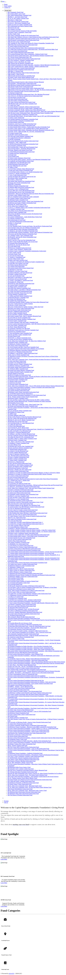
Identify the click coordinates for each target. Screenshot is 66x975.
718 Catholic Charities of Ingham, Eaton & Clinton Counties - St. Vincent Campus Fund (32, 531)
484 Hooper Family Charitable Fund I (18, 398)
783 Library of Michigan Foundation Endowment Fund (23, 610)
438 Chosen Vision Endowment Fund (18, 345)
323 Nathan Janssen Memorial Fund (17, 265)
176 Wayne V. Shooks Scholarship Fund (19, 173)
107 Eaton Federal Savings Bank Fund (18, 46)
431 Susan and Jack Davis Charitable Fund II (20, 339)
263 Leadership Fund (13, 238)
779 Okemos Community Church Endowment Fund (22, 604)
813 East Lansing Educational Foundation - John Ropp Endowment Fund (28, 660)
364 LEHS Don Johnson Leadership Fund (19, 288)
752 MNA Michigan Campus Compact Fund (20, 572)
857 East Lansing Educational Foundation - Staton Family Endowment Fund (28, 731)
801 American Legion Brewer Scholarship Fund (21, 637)
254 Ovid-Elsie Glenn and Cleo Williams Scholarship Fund (24, 227)
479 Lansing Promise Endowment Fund (18, 390)
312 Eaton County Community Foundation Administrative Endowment (27, 251)
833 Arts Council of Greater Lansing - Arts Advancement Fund (25, 691)
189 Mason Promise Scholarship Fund (18, 186)
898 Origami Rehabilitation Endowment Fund (20, 789)
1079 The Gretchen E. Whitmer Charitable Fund (21, 60)
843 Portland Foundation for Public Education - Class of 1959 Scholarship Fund (29, 711)
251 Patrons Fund (12, 224)
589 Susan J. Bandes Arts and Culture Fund (19, 469)
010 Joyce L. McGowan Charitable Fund (19, 23)
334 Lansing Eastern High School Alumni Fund (21, 268)
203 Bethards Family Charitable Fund (18, 200)
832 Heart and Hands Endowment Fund (18, 689)
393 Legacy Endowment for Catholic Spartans (20, 303)
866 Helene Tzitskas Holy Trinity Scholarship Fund (22, 744)
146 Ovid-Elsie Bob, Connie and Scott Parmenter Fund (23, 147)
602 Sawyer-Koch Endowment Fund (18, 477)
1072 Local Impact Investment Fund (17, 51)
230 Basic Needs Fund (14, 215)
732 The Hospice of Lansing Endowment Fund (20, 545)
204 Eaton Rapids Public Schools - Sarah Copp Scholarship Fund (25, 201)
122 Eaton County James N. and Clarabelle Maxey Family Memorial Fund (28, 128)
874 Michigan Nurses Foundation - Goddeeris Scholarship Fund (25, 753)
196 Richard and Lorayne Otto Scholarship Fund (21, 192)
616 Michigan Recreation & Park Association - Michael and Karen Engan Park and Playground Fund (35, 485)
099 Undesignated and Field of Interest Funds (20, 26)
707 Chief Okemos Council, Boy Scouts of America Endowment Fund (27, 516)
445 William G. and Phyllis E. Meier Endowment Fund (22, 353)
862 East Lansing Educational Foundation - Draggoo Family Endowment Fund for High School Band (35, 737)
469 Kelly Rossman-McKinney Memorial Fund (20, 378)
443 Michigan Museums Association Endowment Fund (22, 350)
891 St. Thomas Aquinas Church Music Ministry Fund (22, 778)
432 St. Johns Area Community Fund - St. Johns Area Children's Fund (27, 341)
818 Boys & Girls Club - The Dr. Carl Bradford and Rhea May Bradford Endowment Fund (32, 666)
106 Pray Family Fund (14, 34)
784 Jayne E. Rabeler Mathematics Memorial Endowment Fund (25, 612)
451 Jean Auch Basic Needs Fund (17, 361)
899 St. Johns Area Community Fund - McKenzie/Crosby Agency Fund (27, 790)
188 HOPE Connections (14, 184)
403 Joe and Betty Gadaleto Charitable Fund (20, 314)
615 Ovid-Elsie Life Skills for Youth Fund (19, 483)
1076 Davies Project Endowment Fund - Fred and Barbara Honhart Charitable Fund (30, 55)
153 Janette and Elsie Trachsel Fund (17, 153)
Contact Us (7, 7)
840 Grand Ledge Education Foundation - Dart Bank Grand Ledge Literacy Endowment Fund (33, 708)
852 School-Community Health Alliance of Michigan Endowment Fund (27, 725)
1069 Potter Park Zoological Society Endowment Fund (22, 44)
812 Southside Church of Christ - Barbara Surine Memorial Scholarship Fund (29, 658)
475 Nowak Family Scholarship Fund (18, 384)
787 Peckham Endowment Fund (16, 615)
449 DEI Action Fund (13, 358)
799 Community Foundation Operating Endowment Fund (23, 634)
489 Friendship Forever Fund (15, 403)
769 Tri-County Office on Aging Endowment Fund (21, 592)
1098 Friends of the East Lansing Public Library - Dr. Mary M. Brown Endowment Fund (32, 89)
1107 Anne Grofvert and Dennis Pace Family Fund (21, 102)
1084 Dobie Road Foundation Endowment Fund (21, 69)
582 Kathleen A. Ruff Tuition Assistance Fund (20, 465)
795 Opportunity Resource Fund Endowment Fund (21, 629)
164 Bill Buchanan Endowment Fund (18, 164)
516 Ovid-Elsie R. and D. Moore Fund (18, 427)
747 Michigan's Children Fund (16, 567)
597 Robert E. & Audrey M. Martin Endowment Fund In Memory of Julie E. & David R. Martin (34, 472)
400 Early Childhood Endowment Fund (18, 311)
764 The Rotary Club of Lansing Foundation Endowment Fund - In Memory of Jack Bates (32, 587)
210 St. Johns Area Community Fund (18, 206)
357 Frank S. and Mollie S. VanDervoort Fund (20, 280)
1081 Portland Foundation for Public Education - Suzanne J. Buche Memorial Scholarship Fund (34, 65)
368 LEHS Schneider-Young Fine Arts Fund (20, 293)
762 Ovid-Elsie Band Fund (15, 584)
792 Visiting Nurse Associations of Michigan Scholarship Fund (25, 624)
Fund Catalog (8, 6)
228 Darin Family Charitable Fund (17, 212)
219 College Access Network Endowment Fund (21, 210)
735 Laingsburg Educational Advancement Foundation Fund (24, 550)
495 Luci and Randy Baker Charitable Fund (19, 410)
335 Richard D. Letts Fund (15, 269)
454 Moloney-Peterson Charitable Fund (18, 365)
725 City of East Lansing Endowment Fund (19, 539)
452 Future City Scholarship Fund (17, 362)
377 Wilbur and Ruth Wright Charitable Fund (20, 296)
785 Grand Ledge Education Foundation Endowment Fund (24, 613)
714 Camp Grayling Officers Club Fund (18, 525)
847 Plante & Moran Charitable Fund (18, 717)
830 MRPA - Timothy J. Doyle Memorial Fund (20, 686)
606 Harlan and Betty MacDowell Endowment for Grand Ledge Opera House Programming (33, 479)
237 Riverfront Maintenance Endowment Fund (20, 221)
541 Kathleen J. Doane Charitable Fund (18, 443)
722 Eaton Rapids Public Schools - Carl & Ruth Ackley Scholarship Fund (28, 536)
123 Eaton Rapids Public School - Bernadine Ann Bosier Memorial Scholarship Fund (31, 130)
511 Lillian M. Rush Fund (15, 424)
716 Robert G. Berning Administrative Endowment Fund (23, 528)
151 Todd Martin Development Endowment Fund (21, 151)
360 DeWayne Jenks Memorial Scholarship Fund (21, 283)
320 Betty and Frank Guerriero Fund (18, 260)
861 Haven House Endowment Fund (18, 736)
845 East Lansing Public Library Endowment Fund (21, 714)
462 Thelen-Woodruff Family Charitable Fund (20, 372)
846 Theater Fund (12, 716)
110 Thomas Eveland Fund (15, 93)
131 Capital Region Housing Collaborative (19, 137)
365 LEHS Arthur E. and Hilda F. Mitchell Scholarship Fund (24, 289)
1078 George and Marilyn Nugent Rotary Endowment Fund (24, 58)
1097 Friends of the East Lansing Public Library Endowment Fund (26, 88)
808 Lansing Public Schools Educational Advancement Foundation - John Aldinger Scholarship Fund (35, 651)
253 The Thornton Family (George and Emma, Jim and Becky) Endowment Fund (30, 226)
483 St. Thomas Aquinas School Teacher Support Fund (23, 396)
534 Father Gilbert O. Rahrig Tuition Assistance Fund (22, 438)
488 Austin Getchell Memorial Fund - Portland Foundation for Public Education (29, 401)
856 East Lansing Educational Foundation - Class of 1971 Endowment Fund (28, 730)
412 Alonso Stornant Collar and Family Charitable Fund (23, 322)
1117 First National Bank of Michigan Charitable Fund (22, 114)
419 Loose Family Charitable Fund (17, 325)
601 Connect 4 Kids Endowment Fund (18, 475)
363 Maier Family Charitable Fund (17, 286)
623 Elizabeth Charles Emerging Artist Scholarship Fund (23, 494)
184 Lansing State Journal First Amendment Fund (21, 181)
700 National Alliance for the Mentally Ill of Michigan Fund (24, 505)
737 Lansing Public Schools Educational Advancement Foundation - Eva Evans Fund (31, 553)
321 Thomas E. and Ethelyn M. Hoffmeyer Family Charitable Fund (26, 262)
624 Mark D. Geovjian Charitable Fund (18, 496)
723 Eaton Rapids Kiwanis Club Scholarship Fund (21, 537)
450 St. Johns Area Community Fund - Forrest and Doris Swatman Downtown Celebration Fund (34, 359)
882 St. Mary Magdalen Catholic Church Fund (20, 762)
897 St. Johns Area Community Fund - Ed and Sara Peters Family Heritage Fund (29, 787)
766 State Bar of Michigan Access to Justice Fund (21, 589)
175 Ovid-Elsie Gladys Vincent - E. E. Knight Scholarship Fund (25, 172)
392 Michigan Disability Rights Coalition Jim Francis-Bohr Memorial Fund (28, 302)
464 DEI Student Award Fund (16, 373)
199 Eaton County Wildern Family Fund (18, 195)
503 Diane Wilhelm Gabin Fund (16, 415)
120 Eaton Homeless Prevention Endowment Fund (21, 125)
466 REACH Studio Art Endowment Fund (19, 375)
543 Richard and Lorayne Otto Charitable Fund (20, 446)
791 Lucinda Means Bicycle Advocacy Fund (20, 623)
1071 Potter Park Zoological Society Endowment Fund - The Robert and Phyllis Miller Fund (33, 49)
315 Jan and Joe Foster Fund (15, 255)
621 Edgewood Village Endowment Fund (19, 493)
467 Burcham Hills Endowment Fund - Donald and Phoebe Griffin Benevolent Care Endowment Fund (36, 376)
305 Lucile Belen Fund (14, 246)
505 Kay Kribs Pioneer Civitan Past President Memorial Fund (24, 417)
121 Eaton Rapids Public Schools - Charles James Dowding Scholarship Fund (29, 127)
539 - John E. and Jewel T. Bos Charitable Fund (21, 441)
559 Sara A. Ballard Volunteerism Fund (18, 457)
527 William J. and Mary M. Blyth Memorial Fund (21, 434)
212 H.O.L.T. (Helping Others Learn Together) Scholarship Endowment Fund (29, 207)
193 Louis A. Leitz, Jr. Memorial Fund (18, 189)
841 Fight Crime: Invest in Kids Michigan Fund (20, 710)
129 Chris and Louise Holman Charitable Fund (20, 136)
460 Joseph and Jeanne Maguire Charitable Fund (21, 370)
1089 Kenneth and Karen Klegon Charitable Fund (21, 75)
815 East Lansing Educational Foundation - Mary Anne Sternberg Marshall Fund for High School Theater (36, 662)
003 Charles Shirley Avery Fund (16, 13)
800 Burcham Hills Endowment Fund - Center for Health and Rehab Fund (28, 635)
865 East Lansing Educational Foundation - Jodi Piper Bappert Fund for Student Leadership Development (36, 742)
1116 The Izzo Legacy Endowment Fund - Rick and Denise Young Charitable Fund (30, 113)
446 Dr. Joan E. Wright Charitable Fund (18, 355)
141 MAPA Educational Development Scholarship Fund (23, 144)
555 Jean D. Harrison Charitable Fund (18, 454)
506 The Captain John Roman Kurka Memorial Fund (22, 418)
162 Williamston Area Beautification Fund (19, 162)
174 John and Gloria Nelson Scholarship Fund (20, 170)
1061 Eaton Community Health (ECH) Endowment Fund (23, 35)
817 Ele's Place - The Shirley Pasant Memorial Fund (22, 665)
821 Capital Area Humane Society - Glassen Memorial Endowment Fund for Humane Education (34, 671)
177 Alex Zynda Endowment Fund (17, 175)
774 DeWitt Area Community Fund (17, 598)
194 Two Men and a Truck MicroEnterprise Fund (21, 190)
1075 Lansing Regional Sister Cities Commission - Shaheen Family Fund (27, 54)
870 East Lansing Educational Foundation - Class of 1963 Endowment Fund (28, 748)
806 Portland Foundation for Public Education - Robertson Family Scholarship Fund (30, 648)
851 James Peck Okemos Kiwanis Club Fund (20, 724)
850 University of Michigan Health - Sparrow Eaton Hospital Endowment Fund (29, 722)
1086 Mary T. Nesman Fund (15, 71)
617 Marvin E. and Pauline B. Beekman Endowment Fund (23, 486)
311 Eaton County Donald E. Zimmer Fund (19, 249)
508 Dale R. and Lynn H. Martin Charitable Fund (21, 420)
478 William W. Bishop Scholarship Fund (19, 389)
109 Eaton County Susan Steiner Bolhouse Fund (21, 77)
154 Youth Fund (12, 155)
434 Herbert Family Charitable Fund (17, 342)
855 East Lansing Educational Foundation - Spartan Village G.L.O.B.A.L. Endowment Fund (33, 728)
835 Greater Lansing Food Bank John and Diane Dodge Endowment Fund (28, 694)
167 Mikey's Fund (12, 167)
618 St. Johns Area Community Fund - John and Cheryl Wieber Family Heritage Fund (31, 488)
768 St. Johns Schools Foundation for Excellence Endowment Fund (26, 590)
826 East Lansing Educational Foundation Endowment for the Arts (26, 680)
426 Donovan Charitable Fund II (16, 331)
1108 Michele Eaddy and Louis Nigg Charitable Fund (22, 103)
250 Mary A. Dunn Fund (14, 223)
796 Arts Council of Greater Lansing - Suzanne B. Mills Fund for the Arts (28, 631)
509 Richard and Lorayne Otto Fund (17, 421)
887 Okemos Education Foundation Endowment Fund (22, 772)
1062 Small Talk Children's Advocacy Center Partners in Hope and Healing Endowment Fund (33, 37)
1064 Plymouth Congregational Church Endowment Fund (23, 40)
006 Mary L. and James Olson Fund (17, 17)
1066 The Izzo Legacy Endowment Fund (19, 41)
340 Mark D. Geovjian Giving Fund (17, 271)
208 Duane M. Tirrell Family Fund (17, 204)
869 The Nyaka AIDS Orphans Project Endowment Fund (23, 747)
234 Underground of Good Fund (16, 220)
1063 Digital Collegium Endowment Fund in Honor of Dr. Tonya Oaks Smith (29, 38)
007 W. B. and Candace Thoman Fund (18, 18)
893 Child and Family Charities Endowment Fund (21, 781)
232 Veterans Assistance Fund (16, 218)
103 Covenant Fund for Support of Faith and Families (22, 31)
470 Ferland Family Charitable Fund (17, 379)
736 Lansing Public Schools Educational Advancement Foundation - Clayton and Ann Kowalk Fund (35, 551)
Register (6, 801)
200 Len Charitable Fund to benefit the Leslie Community (23, 196)
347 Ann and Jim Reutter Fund (16, 275)
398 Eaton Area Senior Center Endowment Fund (21, 308)
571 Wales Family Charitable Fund (17, 460)
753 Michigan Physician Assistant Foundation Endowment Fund (25, 573)
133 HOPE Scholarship (14, 139)
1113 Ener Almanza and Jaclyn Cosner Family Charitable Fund (25, 108)
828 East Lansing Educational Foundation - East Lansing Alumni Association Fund (30, 683)
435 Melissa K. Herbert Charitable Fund (18, 344)
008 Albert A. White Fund (15, 20)
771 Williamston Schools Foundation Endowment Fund (23, 595)
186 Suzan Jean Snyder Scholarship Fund (19, 182)
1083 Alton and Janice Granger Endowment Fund (21, 68)
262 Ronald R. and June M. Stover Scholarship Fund (22, 237)
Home (5, 4)
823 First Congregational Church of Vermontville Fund (22, 674)
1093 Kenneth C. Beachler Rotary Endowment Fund (22, 83)
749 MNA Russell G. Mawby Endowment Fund (21, 568)
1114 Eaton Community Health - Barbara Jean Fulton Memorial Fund (26, 110)
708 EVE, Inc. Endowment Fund (17, 517)
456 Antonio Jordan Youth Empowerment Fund (20, 367)
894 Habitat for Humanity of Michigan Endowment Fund (23, 782)
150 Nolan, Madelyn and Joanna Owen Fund (20, 150)
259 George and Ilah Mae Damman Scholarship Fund (22, 234)
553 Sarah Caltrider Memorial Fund (17, 452)
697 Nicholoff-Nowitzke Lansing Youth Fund (20, 500)
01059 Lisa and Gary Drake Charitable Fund (20, 24)
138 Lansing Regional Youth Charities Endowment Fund (23, 141)
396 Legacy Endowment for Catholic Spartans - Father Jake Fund (25, 306)
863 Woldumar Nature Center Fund (17, 739)
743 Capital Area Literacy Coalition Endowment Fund (22, 564)
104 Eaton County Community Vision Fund (19, 32)
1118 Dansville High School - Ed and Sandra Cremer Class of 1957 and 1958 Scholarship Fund (33, 116)
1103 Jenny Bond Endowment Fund (17, 99)
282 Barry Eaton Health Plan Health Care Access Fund (22, 241)
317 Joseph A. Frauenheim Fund (16, 257)
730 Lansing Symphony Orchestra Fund (18, 542)
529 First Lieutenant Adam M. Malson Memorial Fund (22, 435)
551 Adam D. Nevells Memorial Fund (18, 451)
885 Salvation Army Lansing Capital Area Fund (21, 768)
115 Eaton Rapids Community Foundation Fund (21, 120)
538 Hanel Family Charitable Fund (17, 440)
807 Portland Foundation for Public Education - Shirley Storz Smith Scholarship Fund (31, 649)
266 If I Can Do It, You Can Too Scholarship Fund (21, 240)
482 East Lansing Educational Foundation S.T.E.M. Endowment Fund (27, 395)
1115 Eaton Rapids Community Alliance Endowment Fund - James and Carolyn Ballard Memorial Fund (36, 111)
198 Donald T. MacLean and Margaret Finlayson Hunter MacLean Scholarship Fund (31, 193)
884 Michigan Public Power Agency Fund (19, 767)
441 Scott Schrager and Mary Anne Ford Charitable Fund (23, 347)
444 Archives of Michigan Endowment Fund (20, 351)
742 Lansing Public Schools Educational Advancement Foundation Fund (27, 562)
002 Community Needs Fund (15, 12)
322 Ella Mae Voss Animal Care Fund (18, 263)
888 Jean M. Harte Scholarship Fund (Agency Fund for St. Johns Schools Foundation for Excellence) (35, 773)
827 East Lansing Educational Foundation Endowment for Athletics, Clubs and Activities (32, 682)
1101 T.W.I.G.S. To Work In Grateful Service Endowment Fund (25, 96)
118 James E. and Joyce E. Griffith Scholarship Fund (22, 124)
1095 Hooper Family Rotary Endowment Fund (20, 86)
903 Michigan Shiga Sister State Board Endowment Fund (23, 793)
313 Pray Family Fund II (14, 252)
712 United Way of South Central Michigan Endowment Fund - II (25, 524)
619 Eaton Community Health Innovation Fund (20, 489)
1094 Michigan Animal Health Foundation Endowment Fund (24, 85)
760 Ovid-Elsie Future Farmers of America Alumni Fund (23, 581)
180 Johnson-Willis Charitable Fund (17, 178)
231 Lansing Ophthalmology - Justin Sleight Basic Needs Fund (25, 217)
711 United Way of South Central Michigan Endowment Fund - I (25, 522)
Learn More (4, 859)
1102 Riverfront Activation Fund (16, 97)
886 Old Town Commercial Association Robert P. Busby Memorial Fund (27, 770)
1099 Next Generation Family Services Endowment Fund (23, 91)
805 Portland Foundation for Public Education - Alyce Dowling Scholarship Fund (30, 646)
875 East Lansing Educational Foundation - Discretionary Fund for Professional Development (33, 755)
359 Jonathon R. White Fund (15, 282)
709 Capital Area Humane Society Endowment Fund (22, 519)
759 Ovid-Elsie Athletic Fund (16, 579)
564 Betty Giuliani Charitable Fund (17, 458)
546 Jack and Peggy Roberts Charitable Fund (20, 448)
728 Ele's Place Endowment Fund (17, 541)
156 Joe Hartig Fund (13, 156)
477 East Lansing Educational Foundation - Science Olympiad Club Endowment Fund (31, 387)
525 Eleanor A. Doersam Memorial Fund (19, 432)
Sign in (6, 802)
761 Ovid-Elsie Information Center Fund (19, 582)
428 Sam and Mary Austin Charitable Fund (19, 334)
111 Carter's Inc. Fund (14, 105)
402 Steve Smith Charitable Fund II (17, 313)
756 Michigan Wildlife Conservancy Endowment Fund (22, 576)
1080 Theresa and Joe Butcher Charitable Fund (20, 63)
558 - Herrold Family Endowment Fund (18, 455)
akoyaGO (11, 973)
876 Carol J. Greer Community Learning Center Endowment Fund (26, 756)
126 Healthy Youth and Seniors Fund (18, 134)
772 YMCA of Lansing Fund (15, 596)
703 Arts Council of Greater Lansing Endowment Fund (23, 510)
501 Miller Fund (12, 413)
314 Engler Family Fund (14, 254)
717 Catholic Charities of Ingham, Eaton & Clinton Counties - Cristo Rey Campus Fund (31, 530)
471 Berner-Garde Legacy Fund (16, 381)
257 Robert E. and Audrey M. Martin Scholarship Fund (23, 231)
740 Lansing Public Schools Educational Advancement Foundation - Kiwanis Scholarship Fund (33, 558)
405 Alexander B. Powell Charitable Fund (19, 317)
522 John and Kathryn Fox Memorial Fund (19, 431)
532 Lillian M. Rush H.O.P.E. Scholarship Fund (21, 437)
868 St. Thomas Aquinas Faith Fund (17, 745)
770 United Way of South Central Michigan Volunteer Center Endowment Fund (29, 593)
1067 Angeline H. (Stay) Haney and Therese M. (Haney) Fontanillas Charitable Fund (31, 43)
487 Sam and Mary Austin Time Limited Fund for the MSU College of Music (29, 400)
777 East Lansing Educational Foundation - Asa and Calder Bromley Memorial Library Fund (33, 603)
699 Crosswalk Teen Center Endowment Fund (20, 503)
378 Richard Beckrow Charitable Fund (18, 297)
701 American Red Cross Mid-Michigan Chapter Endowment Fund (26, 506)
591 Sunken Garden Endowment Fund (18, 471)
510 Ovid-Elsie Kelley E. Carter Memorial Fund (21, 423)
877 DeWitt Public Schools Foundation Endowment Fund (23, 758)
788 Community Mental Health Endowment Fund (21, 617)
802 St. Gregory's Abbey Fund (16, 638)
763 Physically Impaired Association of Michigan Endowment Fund (26, 586)
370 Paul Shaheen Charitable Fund (17, 294)
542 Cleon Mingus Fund (14, 444)
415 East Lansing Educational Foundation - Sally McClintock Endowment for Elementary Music (34, 324)
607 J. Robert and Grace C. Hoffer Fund (19, 480)
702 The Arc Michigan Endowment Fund (19, 508)
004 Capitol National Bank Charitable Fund (19, 15)
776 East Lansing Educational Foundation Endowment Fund (24, 601)
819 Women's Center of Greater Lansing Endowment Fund (24, 668)
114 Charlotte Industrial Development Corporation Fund (23, 119)
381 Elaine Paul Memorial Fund (16, 299)
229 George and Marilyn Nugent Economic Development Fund (25, 213)
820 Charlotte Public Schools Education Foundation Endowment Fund (27, 669)
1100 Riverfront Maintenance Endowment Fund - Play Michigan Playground (28, 94)
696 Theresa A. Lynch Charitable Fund (18, 499)
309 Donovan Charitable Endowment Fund (19, 248)
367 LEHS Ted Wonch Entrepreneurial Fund (20, 291)
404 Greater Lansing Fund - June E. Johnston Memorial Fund (24, 316)
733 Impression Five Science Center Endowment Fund (22, 547)
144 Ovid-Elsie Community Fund (17, 145)
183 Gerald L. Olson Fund (15, 179)
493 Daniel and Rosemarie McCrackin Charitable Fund (23, 406)
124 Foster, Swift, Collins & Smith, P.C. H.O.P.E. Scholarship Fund (26, 131)
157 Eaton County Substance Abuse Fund (19, 158)
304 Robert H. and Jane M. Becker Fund (19, 244)
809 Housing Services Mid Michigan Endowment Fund (23, 652)
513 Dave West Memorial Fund (16, 426)
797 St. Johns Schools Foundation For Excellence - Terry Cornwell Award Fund (29, 632)
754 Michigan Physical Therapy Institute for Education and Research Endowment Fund (31, 575)
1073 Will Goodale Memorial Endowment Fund (21, 52)
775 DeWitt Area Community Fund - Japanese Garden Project (24, 600)
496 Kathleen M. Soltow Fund (16, 412)
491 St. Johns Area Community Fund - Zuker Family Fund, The (25, 404)
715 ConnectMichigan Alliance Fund (18, 527)
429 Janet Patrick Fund (14, 336)
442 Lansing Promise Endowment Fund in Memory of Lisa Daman (26, 348)
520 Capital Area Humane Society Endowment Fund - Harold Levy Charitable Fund (30, 429)
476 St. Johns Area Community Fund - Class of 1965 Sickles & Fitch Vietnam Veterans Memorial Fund (36, 386)
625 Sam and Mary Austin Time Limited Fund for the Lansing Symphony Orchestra (30, 497)
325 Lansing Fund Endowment (16, 266)
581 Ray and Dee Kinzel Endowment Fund (19, 463)
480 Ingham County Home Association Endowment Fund (23, 392)
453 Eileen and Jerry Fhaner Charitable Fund (20, 364)
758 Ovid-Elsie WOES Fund (15, 578)
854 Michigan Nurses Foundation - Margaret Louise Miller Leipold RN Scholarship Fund (32, 727)
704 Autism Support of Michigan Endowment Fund (22, 511)
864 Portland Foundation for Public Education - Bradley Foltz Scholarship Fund (29, 741)
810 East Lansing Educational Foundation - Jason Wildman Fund (25, 654)
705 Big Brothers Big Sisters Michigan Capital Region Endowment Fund (27, 513)
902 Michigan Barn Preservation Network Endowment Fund (24, 792)
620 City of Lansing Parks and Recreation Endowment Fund (24, 491)
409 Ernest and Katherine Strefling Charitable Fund (21, 319)
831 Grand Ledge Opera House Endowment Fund (21, 688)
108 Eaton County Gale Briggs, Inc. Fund (19, 62)
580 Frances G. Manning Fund (16, 462)
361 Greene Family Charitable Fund (17, 285)
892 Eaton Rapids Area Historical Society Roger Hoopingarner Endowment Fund (30, 779)
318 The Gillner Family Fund (16, 258)
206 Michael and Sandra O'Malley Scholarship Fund (22, 203)
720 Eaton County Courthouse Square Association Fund (23, 533)
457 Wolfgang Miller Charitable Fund (18, 369)
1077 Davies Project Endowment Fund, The (20, 57)
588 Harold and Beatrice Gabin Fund (18, 468)
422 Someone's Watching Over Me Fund (19, 328)
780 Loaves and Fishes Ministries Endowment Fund (22, 606)
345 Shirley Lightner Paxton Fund (17, 274)
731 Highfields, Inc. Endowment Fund (18, 544)
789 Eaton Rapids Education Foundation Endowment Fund (24, 618)
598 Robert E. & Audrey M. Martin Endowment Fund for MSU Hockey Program (30, 474)
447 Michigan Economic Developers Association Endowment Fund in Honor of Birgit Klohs (33, 356)
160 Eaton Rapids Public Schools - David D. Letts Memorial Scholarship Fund (29, 159)
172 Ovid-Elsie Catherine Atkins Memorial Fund (21, 169)
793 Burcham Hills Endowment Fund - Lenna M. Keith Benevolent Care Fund (29, 626)
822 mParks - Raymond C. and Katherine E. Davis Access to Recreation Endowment (31, 672)
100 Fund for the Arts (13, 27)
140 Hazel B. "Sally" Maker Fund (17, 142)
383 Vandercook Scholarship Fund (17, 300)
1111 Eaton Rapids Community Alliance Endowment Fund (23, 106)
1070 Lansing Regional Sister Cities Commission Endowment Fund (26, 48)
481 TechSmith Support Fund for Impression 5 (20, 393)
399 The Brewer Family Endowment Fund (19, 310)
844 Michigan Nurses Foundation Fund (18, 713)
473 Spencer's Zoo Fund (14, 382)
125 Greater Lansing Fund (15, 133)
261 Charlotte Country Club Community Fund (20, 235)
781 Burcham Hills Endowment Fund (18, 607)
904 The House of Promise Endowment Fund (20, 795)
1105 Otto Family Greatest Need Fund (18, 100)
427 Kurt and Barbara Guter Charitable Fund (20, 333)
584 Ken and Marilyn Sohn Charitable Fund (20, 466)
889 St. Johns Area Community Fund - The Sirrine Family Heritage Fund (27, 775)
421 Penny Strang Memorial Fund (17, 327)
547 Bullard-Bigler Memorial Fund (17, 449)
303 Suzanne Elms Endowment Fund (18, 243)
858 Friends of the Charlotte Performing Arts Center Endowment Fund (27, 733)
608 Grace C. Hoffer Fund (15, 482)
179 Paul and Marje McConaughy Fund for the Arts (22, 176)
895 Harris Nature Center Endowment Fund (19, 784)
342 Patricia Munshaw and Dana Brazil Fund (20, 272)
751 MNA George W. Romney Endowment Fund (21, 570)
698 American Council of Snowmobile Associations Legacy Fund (25, 502)
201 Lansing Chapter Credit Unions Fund (19, 198)
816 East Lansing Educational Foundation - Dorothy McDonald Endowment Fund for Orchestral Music (36, 663)
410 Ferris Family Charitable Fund (17, 320)
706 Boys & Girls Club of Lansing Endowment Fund (22, 514)
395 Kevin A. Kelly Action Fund (16, 305)
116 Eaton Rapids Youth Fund (16, 122)
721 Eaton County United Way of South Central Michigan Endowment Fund (28, 534)
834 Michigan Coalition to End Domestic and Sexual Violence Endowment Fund (30, 693)
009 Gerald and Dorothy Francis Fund (18, 21)
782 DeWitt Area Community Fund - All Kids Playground (23, 609)
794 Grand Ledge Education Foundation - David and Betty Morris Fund (27, 627)
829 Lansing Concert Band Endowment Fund (20, 685)
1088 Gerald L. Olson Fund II (16, 74)
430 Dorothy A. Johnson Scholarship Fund (19, 337)
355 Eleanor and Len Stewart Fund (17, 279)
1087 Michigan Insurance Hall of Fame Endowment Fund (23, 72)
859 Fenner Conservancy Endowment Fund (19, 734)
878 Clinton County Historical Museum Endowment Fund (23, 759)
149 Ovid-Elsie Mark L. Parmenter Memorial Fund (21, 148)
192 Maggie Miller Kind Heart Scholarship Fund (21, 187)
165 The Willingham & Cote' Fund (17, 165)
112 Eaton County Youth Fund (16, 117)
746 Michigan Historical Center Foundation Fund (21, 565)
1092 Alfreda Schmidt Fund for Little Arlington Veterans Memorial (26, 82)
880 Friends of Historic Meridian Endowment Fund (21, 761)
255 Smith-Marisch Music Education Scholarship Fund (22, 229)
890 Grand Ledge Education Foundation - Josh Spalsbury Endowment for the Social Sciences (33, 776)
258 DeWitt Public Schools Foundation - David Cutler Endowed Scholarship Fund (30, 232)
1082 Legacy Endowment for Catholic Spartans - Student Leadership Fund (28, 66)
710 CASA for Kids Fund (15, 520)
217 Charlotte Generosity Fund (16, 209)
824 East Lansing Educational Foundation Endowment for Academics (26, 675)
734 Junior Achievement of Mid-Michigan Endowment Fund (24, 548)
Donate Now (8, 10)
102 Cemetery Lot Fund (14, 29)
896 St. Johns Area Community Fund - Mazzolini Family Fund (25, 786)
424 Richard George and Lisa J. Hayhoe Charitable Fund (23, 330)
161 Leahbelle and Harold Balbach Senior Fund (21, 161)
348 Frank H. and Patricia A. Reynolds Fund (20, 277)
